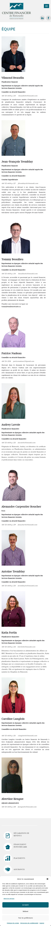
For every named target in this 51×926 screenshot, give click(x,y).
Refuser (25, 911)
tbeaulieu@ (22, 274)
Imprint (41, 923)
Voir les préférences (25, 918)
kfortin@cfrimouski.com (26, 647)
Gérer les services (9, 898)
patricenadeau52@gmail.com (23, 361)
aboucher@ (22, 525)
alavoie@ (21, 443)
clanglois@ (22, 735)
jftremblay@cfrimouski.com (28, 183)
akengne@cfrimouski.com (27, 807)
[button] (47, 879)
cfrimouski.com (31, 274)
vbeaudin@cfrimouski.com (27, 96)
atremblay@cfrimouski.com (28, 586)
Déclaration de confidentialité (29, 923)
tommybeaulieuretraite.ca (11, 306)
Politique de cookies (13, 923)
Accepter (25, 905)
